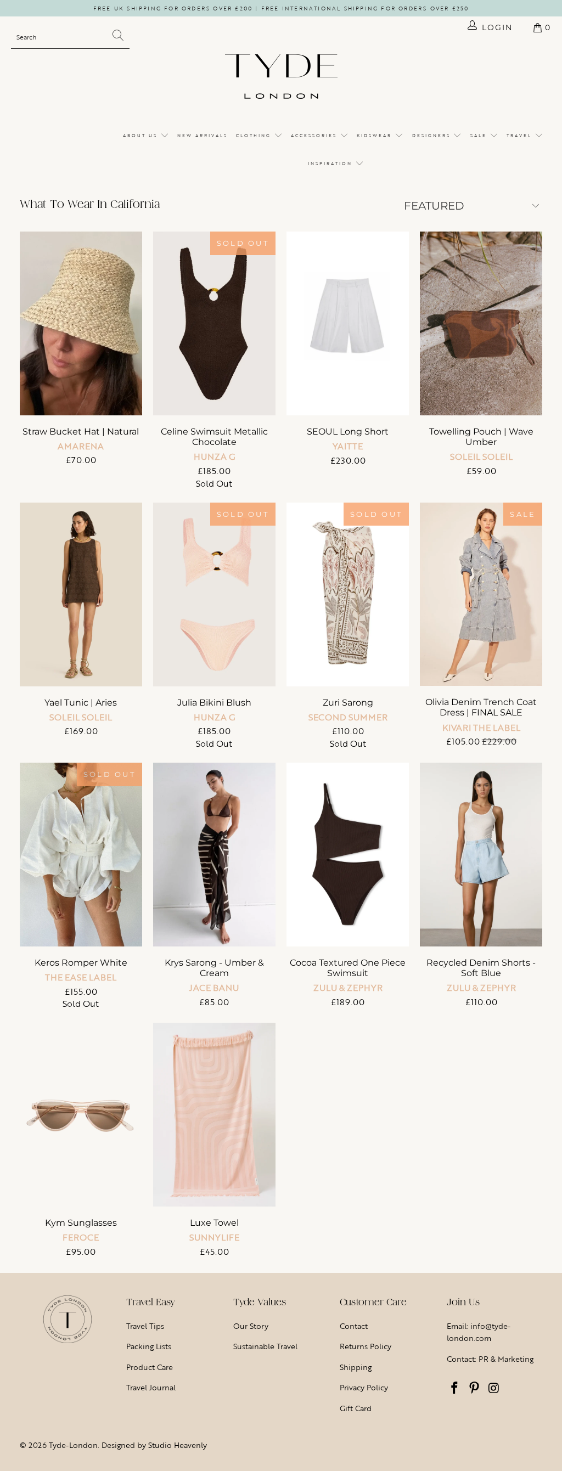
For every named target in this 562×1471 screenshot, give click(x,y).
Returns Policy (365, 1346)
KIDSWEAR (376, 135)
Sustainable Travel (265, 1346)
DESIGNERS (432, 135)
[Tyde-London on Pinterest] (474, 1389)
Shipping (356, 1367)
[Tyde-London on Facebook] (455, 1389)
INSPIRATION (331, 163)
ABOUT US (141, 135)
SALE (480, 135)
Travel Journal (151, 1387)
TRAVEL (521, 135)
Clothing (255, 135)
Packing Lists (148, 1346)
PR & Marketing (506, 1359)
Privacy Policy (364, 1387)
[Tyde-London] (281, 77)
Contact (354, 1326)
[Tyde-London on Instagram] (494, 1389)
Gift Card (356, 1408)
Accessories (315, 135)
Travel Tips (145, 1326)
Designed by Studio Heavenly (154, 1445)
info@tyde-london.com (478, 1332)
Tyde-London (73, 1445)
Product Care (149, 1367)
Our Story (250, 1326)
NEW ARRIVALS (202, 135)
